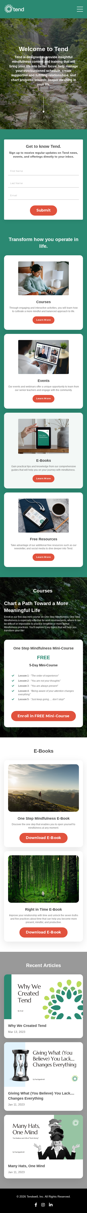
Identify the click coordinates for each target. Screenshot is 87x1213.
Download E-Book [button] (43, 838)
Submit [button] (43, 210)
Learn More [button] (43, 320)
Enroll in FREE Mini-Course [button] (44, 716)
